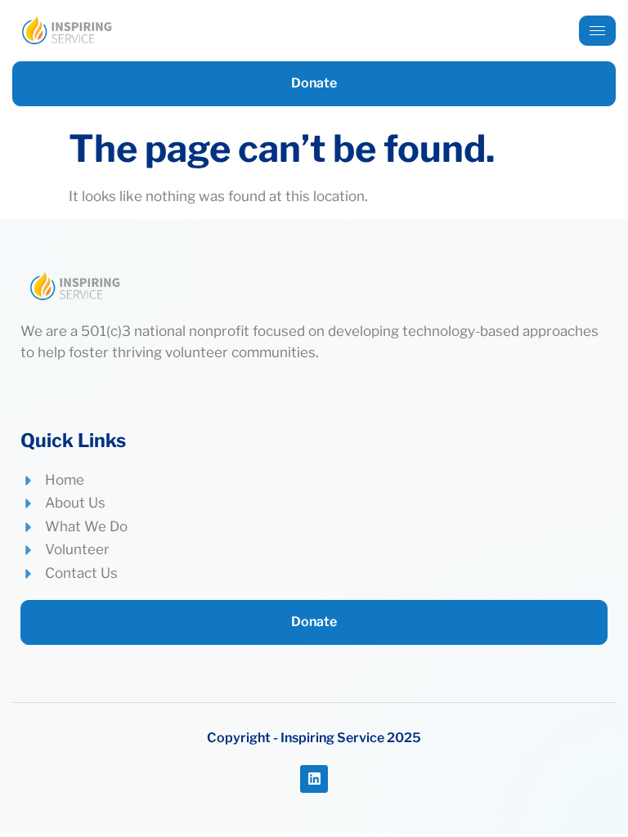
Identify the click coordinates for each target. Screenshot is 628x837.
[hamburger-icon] (597, 31)
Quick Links (73, 440)
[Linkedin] (314, 779)
